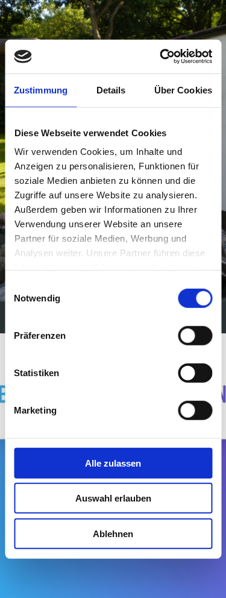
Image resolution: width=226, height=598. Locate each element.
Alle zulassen (113, 463)
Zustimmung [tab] (40, 89)
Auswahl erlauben (113, 498)
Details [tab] (111, 89)
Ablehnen (113, 533)
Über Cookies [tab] (183, 89)
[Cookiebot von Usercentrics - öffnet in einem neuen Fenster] (161, 57)
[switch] (195, 335)
